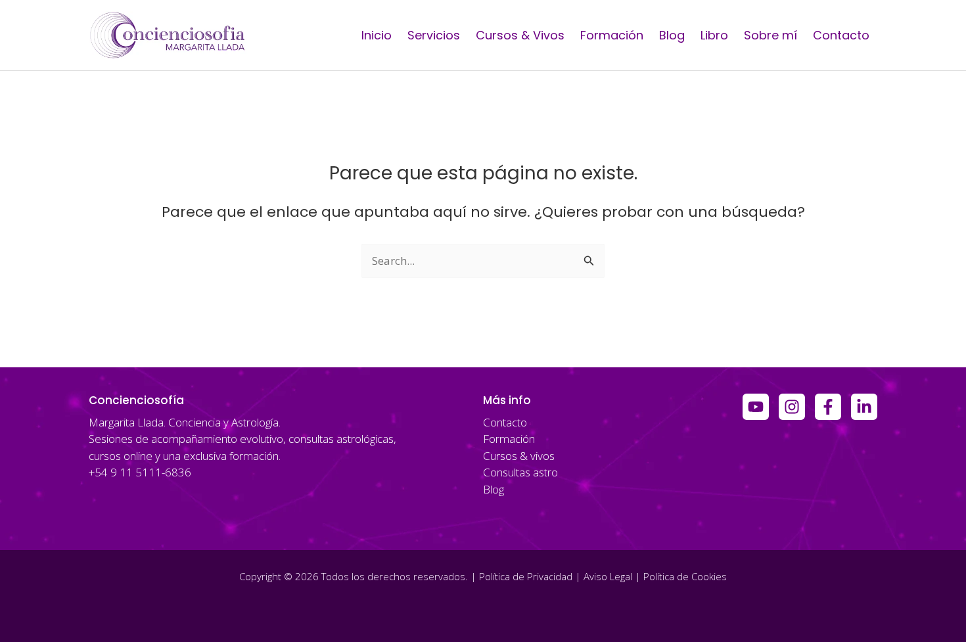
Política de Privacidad (525, 576)
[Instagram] (792, 407)
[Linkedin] (864, 407)
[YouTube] (756, 407)
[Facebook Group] (828, 407)
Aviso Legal (608, 576)
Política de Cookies (685, 576)
